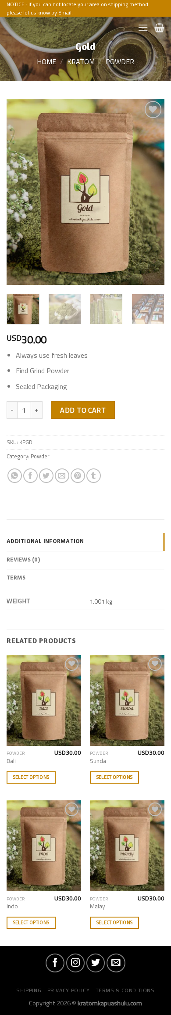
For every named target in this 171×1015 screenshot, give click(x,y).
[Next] (150, 192)
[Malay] (127, 845)
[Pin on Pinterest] (78, 475)
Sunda (98, 761)
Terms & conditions (125, 990)
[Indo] (44, 845)
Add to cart (83, 410)
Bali (11, 761)
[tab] (85, 542)
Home (46, 61)
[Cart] (159, 27)
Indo (12, 907)
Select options (31, 777)
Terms (16, 578)
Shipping (28, 990)
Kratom (81, 61)
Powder (120, 61)
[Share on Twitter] (46, 475)
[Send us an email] (116, 963)
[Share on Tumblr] (93, 475)
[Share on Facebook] (30, 475)
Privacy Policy (68, 990)
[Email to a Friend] (62, 475)
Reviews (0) (23, 560)
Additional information (45, 541)
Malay (97, 907)
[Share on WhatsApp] (14, 475)
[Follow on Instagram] (75, 963)
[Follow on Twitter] (95, 963)
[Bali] (44, 700)
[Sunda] (127, 700)
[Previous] (20, 192)
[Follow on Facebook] (55, 963)
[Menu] (143, 27)
